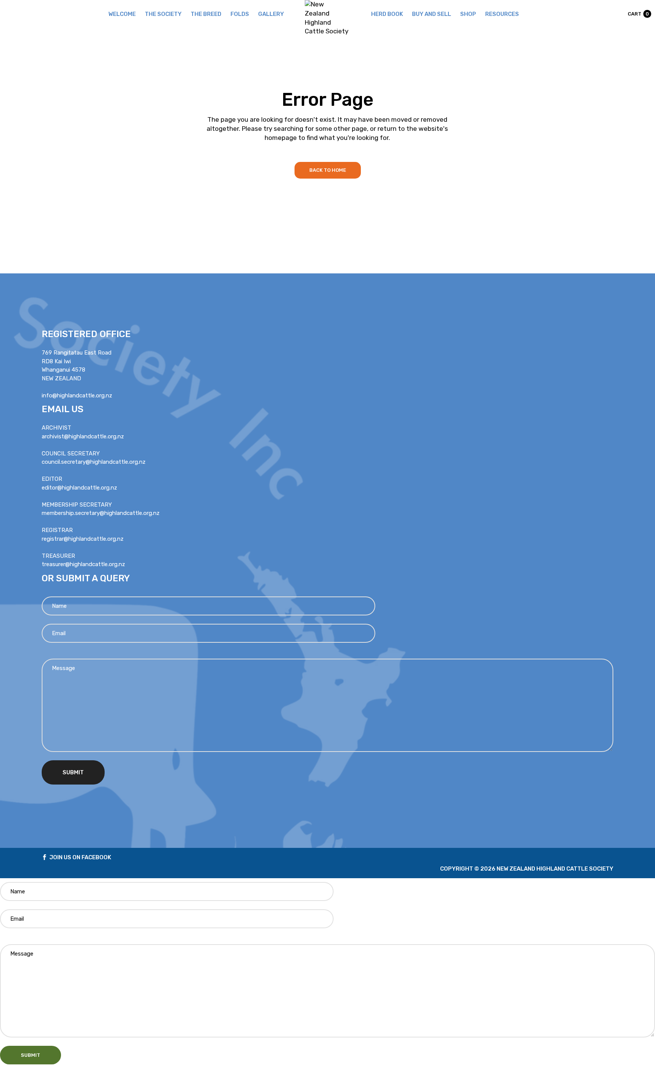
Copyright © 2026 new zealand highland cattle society (526, 868)
